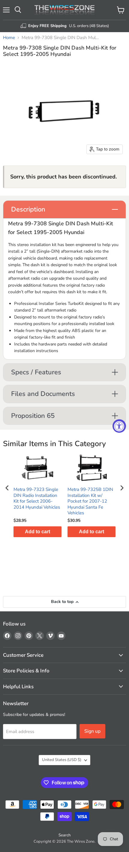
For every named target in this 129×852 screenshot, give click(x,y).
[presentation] (7, 487)
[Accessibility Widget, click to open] (119, 426)
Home (9, 37)
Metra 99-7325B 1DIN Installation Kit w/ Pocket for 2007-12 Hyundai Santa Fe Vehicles (90, 501)
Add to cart (37, 531)
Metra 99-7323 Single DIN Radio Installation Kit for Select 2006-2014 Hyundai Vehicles (37, 498)
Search (64, 835)
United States (61, 759)
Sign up (92, 731)
